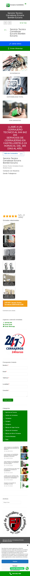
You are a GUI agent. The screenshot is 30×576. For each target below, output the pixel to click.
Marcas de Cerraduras (11, 430)
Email (5, 371)
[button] (27, 545)
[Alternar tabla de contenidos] (20, 153)
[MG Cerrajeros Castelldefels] (15, 5)
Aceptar (15, 561)
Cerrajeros (8, 424)
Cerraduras (8, 418)
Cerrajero (7, 421)
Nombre (5, 365)
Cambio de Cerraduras (11, 415)
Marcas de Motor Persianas (13, 433)
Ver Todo (23, 23)
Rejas (6, 439)
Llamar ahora (16, 44)
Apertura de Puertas (11, 412)
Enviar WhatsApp (16, 48)
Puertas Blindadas (10, 436)
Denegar (15, 566)
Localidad (6, 384)
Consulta (6, 390)
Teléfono (6, 378)
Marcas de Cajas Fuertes (12, 427)
